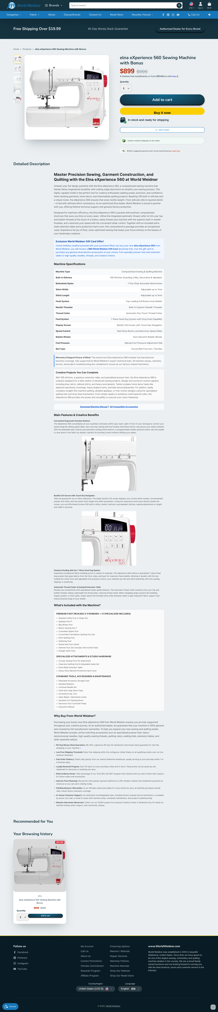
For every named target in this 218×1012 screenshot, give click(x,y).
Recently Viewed (141, 14)
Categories (12, 14)
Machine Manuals (119, 966)
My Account (87, 946)
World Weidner (113, 1006)
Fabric (33, 14)
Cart (209, 5)
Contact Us (95, 14)
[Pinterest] (168, 14)
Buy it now (162, 113)
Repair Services (118, 956)
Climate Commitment (92, 966)
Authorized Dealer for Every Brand (180, 29)
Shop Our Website (120, 970)
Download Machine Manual (94, 406)
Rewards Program (90, 970)
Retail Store (116, 14)
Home (16, 49)
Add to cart (162, 99)
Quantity (124, 82)
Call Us (195, 14)
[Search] (179, 5)
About (51, 14)
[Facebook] (163, 14)
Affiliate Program (90, 975)
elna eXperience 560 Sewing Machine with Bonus (39, 881)
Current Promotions (91, 961)
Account (200, 5)
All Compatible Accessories (124, 406)
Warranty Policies (119, 961)
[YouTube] (178, 14)
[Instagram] (173, 14)
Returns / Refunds (120, 951)
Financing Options (120, 946)
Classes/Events (72, 14)
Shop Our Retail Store (122, 975)
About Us (86, 956)
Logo (24, 5)
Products (27, 49)
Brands (54, 5)
